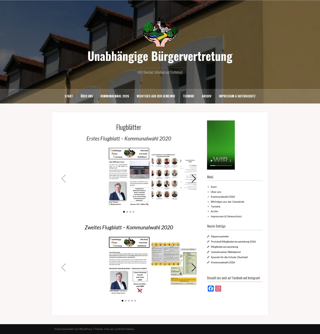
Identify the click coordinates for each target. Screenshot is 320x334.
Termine (188, 96)
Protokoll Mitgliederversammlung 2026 (233, 241)
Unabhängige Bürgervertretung (160, 55)
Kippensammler (220, 236)
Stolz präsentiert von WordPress (73, 328)
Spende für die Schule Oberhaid (229, 257)
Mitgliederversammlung (224, 246)
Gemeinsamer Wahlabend (226, 251)
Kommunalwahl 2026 (115, 96)
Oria (106, 328)
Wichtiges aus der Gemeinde (156, 96)
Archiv (206, 96)
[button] (193, 179)
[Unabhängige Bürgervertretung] (160, 30)
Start (69, 96)
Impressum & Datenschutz (237, 96)
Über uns (87, 96)
